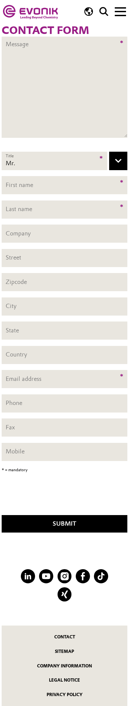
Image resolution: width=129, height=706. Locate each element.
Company (18, 233)
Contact (64, 636)
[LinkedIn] (28, 576)
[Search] (104, 11)
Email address (23, 379)
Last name (19, 209)
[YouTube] (46, 576)
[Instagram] (65, 576)
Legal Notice (64, 680)
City (11, 306)
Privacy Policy (65, 694)
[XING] (65, 594)
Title (10, 155)
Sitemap (64, 651)
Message (17, 40)
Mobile (15, 451)
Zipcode (16, 282)
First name (19, 185)
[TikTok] (101, 576)
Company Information (64, 665)
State (12, 330)
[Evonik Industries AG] (30, 12)
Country (16, 354)
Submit (64, 523)
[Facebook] (83, 576)
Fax (10, 427)
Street (13, 257)
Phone (14, 403)
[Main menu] (120, 10)
